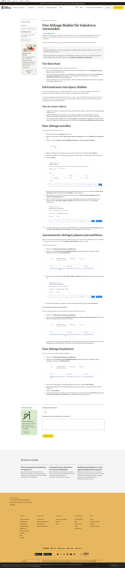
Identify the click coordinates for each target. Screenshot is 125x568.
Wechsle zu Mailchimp (52, 7)
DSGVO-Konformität (24, 530)
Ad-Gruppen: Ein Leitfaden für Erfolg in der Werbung (21, 502)
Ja (45, 410)
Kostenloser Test (118, 7)
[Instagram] (64, 554)
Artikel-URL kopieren (49, 33)
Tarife (60, 7)
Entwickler (58, 521)
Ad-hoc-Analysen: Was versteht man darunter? (20, 499)
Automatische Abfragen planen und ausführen (27, 35)
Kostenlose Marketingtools (43, 521)
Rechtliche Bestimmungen (57, 562)
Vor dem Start (24, 25)
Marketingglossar (41, 523)
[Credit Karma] (15, 1)
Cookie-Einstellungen (66, 562)
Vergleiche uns (23, 528)
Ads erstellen (12, 504)
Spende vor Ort (78, 523)
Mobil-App (22, 537)
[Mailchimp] (28, 1)
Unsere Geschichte (79, 519)
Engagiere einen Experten (29, 71)
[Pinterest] (74, 554)
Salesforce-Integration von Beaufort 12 (81, 57)
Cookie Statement (36, 565)
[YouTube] (71, 554)
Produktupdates (23, 521)
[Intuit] (3, 1)
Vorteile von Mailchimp (25, 519)
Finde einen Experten (94, 521)
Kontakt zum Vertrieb (94, 526)
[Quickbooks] (22, 1)
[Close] (123, 565)
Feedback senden (48, 436)
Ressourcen (40, 7)
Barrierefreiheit (78, 528)
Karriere (76, 526)
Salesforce (62, 134)
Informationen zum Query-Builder (28, 28)
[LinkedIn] (67, 554)
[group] (82, 7)
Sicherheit (22, 533)
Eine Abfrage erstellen (26, 31)
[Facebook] (58, 554)
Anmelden (107, 7)
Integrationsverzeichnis (42, 526)
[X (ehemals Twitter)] (61, 554)
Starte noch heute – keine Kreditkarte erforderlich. (74, 3)
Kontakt (91, 519)
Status (21, 535)
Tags (75, 118)
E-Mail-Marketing (23, 523)
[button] (82, 7)
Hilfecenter (45, 20)
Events (57, 523)
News (76, 521)
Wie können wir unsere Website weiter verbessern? (56, 416)
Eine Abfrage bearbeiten (26, 39)
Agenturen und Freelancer (61, 519)
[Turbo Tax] (9, 1)
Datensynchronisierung (71, 241)
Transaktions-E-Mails (24, 526)
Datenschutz (93, 561)
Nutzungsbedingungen (46, 562)
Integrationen (31, 7)
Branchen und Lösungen (18, 7)
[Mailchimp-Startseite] (6, 7)
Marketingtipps (40, 519)
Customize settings (114, 565)
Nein (45, 412)
